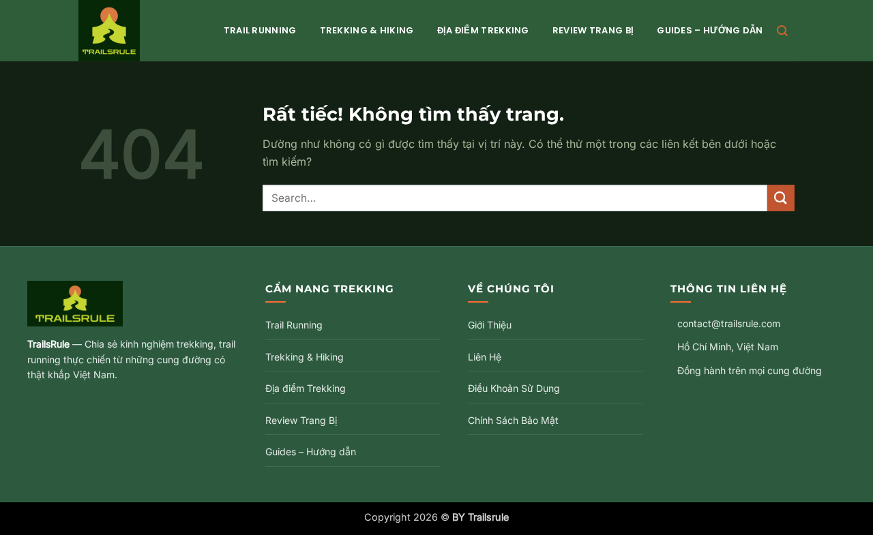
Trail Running (260, 30)
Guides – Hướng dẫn (710, 30)
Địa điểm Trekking (483, 30)
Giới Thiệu (490, 325)
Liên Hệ (484, 357)
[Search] (782, 31)
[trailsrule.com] (137, 30)
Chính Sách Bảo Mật (513, 420)
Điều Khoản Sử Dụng (514, 388)
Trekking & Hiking (367, 30)
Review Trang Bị (593, 30)
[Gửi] (781, 198)
